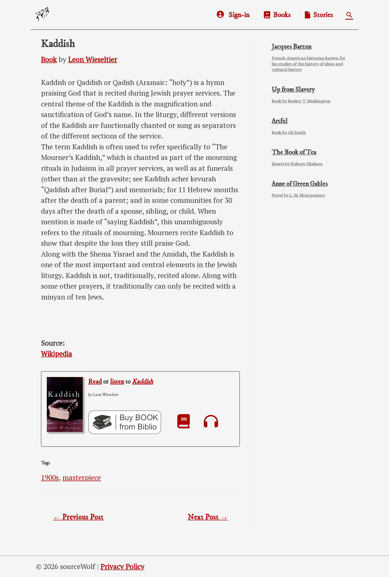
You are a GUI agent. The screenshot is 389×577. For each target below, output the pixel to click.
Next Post (208, 517)
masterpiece (81, 477)
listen (117, 381)
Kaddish (142, 381)
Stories (321, 14)
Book (49, 59)
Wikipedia (56, 353)
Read (95, 381)
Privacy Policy (122, 566)
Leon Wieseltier (92, 59)
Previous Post (78, 517)
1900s (50, 477)
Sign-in (239, 14)
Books (280, 14)
